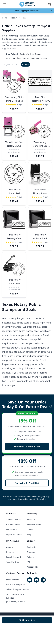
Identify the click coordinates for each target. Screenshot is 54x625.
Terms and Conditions (26, 499)
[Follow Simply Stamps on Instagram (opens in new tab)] (43, 580)
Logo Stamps (12, 529)
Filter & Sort (28, 620)
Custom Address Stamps (30, 54)
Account (9, 547)
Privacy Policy (41, 499)
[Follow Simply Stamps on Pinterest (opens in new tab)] (36, 580)
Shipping (31, 552)
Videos (30, 529)
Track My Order (13, 562)
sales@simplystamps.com (17, 589)
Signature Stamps (14, 534)
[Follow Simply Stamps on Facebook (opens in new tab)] (29, 580)
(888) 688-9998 (12, 579)
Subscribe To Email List (27, 483)
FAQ (29, 562)
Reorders (10, 552)
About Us (31, 519)
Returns (30, 557)
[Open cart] (49, 4)
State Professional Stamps (17, 58)
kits (24, 355)
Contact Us (31, 547)
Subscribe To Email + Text (27, 446)
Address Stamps (13, 519)
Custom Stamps (13, 524)
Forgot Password (13, 557)
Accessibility (32, 567)
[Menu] (4, 4)
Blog (29, 534)
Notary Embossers (39, 58)
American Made (34, 524)
